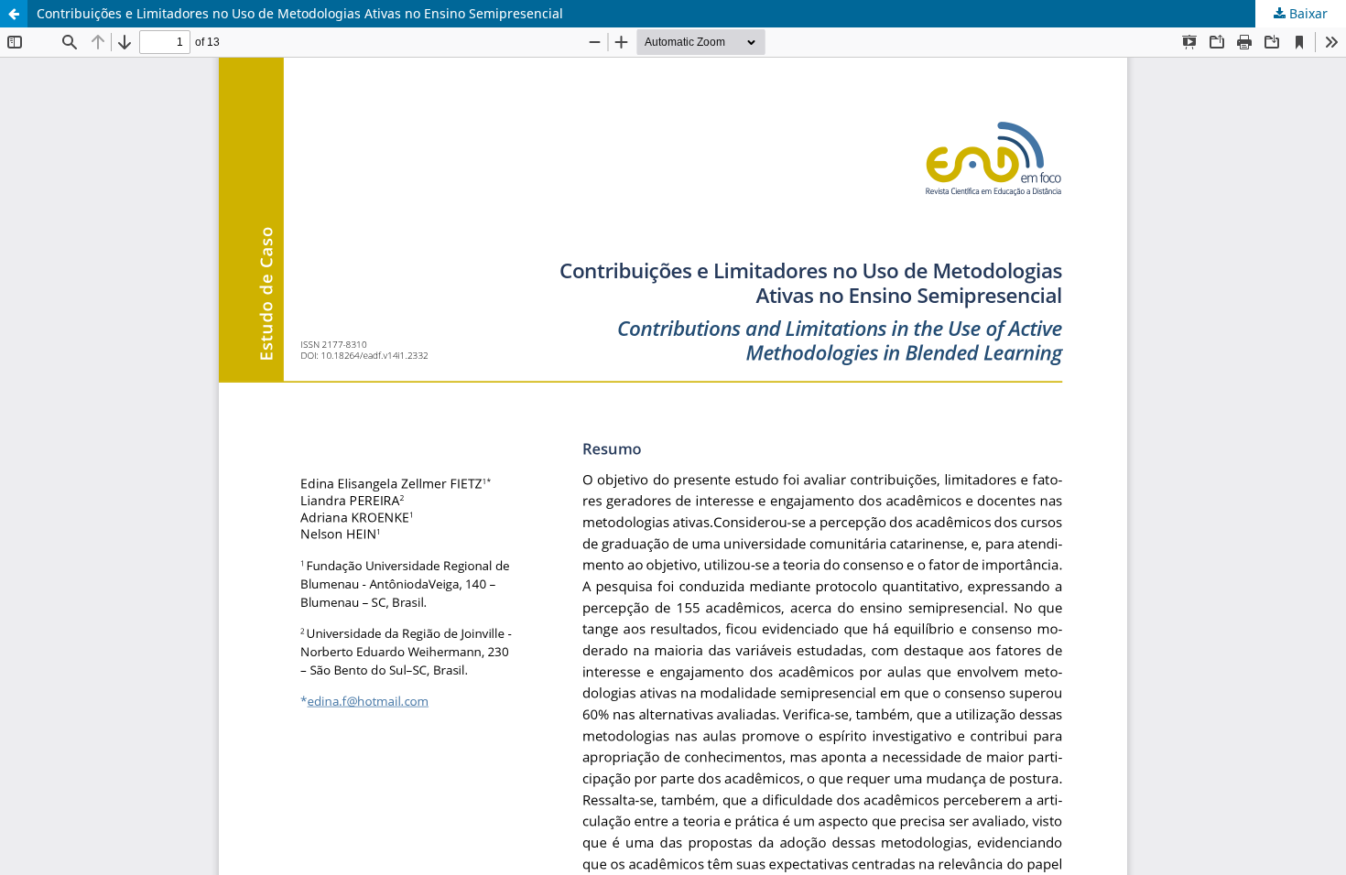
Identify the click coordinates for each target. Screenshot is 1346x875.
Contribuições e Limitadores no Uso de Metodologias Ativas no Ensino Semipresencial (300, 13)
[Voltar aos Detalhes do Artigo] (13, 13)
